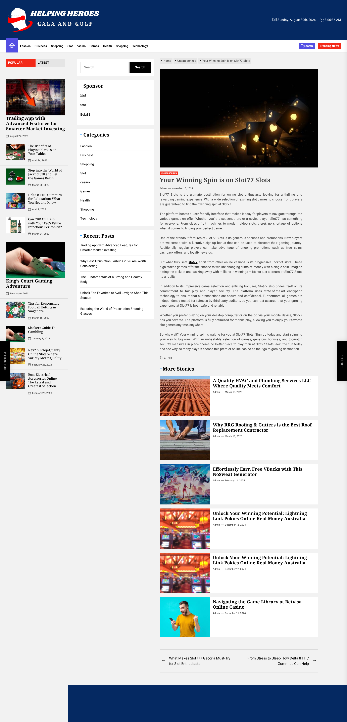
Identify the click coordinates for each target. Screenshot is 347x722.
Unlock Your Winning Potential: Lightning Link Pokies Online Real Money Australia (260, 515)
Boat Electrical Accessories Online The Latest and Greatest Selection (42, 380)
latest (43, 62)
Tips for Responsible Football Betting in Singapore (43, 307)
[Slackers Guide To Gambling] (15, 334)
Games (94, 46)
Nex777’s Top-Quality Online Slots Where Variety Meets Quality (44, 354)
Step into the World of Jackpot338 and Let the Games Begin (45, 174)
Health (107, 46)
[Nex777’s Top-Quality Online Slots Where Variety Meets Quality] (15, 356)
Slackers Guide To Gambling (41, 330)
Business (41, 46)
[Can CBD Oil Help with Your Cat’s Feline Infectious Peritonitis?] (15, 225)
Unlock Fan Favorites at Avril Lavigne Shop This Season (114, 295)
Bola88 (85, 114)
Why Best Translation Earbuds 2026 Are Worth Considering (113, 263)
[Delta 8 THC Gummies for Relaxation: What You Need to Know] (15, 201)
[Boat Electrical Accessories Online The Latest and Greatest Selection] (15, 381)
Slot (70, 46)
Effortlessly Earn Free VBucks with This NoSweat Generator (257, 471)
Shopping (57, 46)
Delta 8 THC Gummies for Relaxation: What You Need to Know (45, 199)
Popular (15, 62)
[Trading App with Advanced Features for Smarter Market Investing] (35, 97)
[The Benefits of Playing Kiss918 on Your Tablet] (15, 152)
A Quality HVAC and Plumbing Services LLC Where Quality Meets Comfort (262, 383)
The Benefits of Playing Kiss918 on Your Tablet (42, 150)
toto (83, 104)
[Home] (12, 46)
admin (163, 188)
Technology (140, 46)
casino (81, 46)
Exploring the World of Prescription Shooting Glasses (111, 311)
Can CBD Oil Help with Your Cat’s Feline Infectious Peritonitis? (45, 223)
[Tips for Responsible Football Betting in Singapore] (15, 310)
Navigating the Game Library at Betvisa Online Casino (257, 604)
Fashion (25, 46)
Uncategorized (169, 173)
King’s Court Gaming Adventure (29, 283)
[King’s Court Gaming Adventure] (35, 260)
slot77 (193, 262)
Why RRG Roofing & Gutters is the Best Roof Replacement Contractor (262, 427)
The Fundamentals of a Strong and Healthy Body (111, 279)
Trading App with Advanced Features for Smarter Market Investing (35, 123)
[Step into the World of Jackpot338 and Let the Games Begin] (15, 176)
